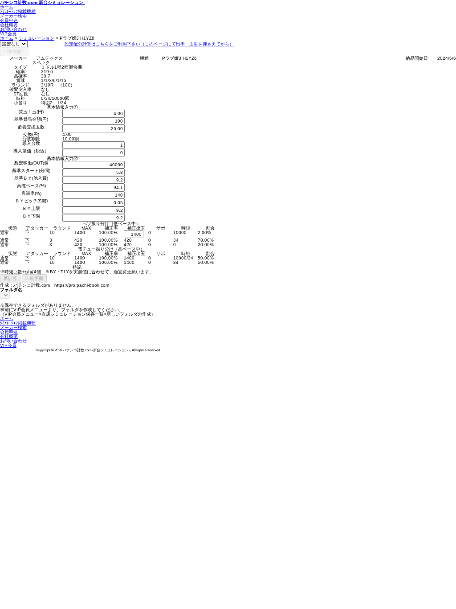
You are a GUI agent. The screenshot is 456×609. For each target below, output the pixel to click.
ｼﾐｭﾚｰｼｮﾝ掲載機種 (18, 11)
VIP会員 (8, 33)
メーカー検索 (13, 15)
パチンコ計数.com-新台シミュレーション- (42, 2)
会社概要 (9, 24)
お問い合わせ (13, 29)
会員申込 (9, 20)
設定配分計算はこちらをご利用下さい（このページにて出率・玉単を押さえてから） (149, 43)
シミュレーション (36, 38)
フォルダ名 (11, 289)
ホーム (6, 6)
